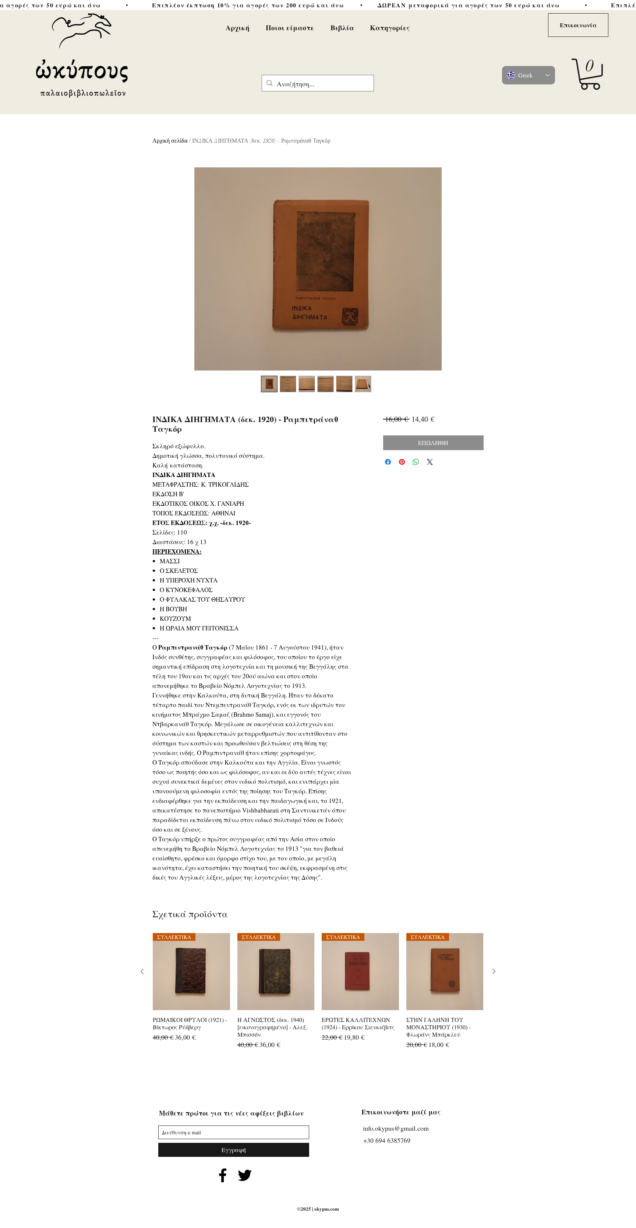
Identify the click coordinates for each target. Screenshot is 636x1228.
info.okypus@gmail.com (396, 1128)
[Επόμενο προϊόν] (494, 971)
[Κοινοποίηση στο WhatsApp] (415, 462)
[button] (590, 74)
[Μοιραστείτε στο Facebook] (388, 462)
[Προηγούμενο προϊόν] (142, 971)
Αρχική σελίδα (169, 141)
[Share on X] (429, 462)
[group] (318, 995)
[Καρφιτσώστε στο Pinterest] (402, 462)
